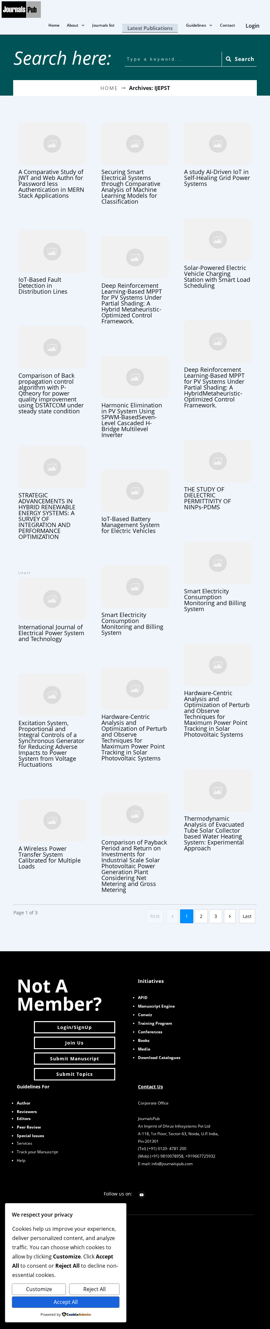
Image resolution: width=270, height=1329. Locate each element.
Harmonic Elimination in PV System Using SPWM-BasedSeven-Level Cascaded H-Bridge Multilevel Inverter (135, 396)
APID (143, 997)
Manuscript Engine (156, 1006)
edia (144, 1049)
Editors (24, 1118)
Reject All (94, 1289)
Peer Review (29, 1127)
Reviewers (27, 1111)
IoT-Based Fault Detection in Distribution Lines (52, 261)
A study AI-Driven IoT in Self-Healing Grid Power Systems (218, 154)
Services (24, 1143)
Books (143, 1040)
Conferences (150, 1032)
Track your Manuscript (37, 1152)
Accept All (66, 1302)
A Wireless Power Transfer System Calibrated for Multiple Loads (52, 833)
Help (21, 1160)
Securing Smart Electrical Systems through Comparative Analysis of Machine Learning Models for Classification (135, 163)
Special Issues (30, 1135)
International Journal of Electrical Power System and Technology (52, 606)
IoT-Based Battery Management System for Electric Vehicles (135, 501)
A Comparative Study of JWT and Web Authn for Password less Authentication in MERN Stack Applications (52, 160)
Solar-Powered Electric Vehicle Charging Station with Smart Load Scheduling (218, 253)
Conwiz (145, 1015)
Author (23, 1103)
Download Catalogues (159, 1057)
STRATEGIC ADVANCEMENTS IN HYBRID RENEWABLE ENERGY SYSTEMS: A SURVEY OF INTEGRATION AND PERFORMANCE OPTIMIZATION (52, 492)
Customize (39, 1289)
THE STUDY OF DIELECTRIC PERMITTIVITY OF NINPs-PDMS (218, 474)
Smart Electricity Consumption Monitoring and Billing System (218, 576)
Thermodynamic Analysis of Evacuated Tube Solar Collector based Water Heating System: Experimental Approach (218, 809)
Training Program (155, 1023)
